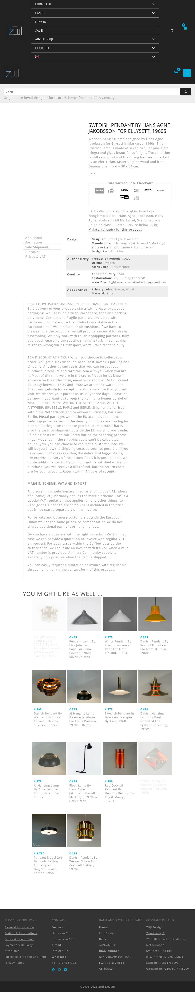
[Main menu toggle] (187, 73)
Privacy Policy (14, 962)
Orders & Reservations (21, 933)
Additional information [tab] (32, 240)
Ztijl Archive (136, 211)
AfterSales (12, 951)
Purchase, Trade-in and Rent (25, 957)
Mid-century (123, 247)
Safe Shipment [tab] (37, 247)
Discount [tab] (32, 252)
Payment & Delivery (19, 945)
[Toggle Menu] (153, 4)
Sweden (109, 263)
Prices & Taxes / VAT (19, 939)
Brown (119, 289)
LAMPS (40, 13)
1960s (119, 251)
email (46, 569)
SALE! (39, 30)
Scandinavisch (148, 220)
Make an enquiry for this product (115, 229)
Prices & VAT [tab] (35, 257)
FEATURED (42, 48)
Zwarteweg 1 (155, 933)
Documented (121, 267)
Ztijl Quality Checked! (129, 278)
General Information (19, 927)
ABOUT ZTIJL (44, 39)
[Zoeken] (185, 91)
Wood (130, 289)
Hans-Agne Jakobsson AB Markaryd (140, 243)
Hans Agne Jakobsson (136, 216)
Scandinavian (143, 247)
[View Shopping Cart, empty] (184, 30)
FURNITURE (43, 4)
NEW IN (40, 22)
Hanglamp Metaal (103, 216)
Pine (110, 293)
